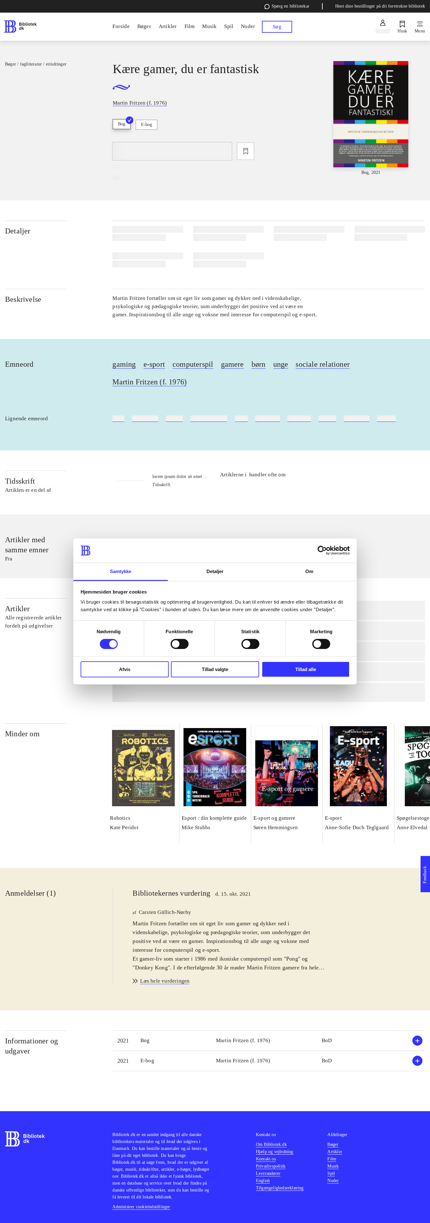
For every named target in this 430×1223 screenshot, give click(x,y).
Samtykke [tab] (121, 571)
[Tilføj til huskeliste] (245, 151)
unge (280, 364)
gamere (232, 364)
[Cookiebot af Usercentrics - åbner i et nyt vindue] (322, 550)
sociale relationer (323, 364)
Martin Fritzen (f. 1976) (149, 382)
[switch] (180, 644)
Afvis (124, 669)
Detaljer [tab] (215, 571)
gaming (124, 364)
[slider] (371, 118)
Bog (121, 124)
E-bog (146, 124)
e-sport (154, 364)
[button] (268, 1041)
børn (259, 364)
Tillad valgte (215, 669)
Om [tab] (309, 571)
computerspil (193, 364)
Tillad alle (305, 669)
